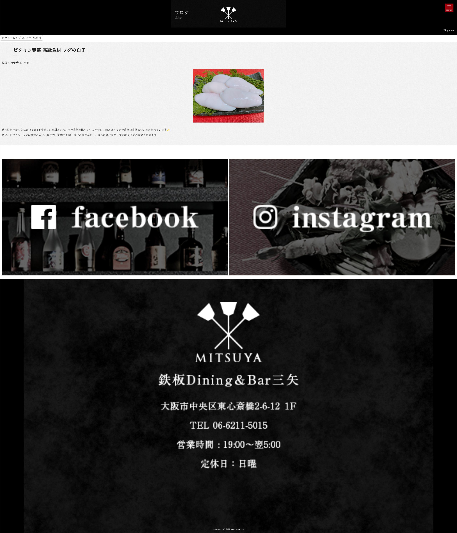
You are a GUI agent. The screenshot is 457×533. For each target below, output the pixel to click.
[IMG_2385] (228, 120)
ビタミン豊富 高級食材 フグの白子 (49, 50)
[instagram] (342, 273)
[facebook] (115, 273)
